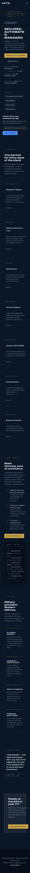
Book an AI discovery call (14, 536)
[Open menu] (26, 3)
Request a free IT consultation (16, 55)
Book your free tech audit (18, 826)
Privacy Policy (15, 865)
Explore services (13, 61)
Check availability (10, 133)
